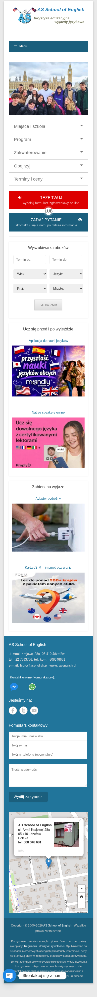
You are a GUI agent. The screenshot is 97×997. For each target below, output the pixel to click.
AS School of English (57, 925)
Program (22, 139)
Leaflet (58, 911)
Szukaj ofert (48, 305)
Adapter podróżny (48, 498)
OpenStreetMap (70, 911)
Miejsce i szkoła (29, 126)
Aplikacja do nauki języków (48, 341)
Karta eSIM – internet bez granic (48, 567)
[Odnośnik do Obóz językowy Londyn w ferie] (48, 88)
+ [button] (82, 888)
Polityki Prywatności (52, 946)
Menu (23, 46)
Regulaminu (31, 946)
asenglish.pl (67, 665)
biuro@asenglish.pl (34, 665)
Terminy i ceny (28, 179)
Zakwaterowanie (30, 152)
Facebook (13, 710)
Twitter (23, 710)
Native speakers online (48, 412)
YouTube (34, 710)
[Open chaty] (9, 975)
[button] (49, 863)
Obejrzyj (22, 165)
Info (21, 850)
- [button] (82, 903)
